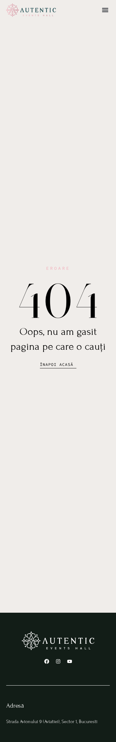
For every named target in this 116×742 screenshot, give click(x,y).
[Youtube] (70, 661)
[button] (105, 10)
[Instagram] (58, 661)
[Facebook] (47, 661)
